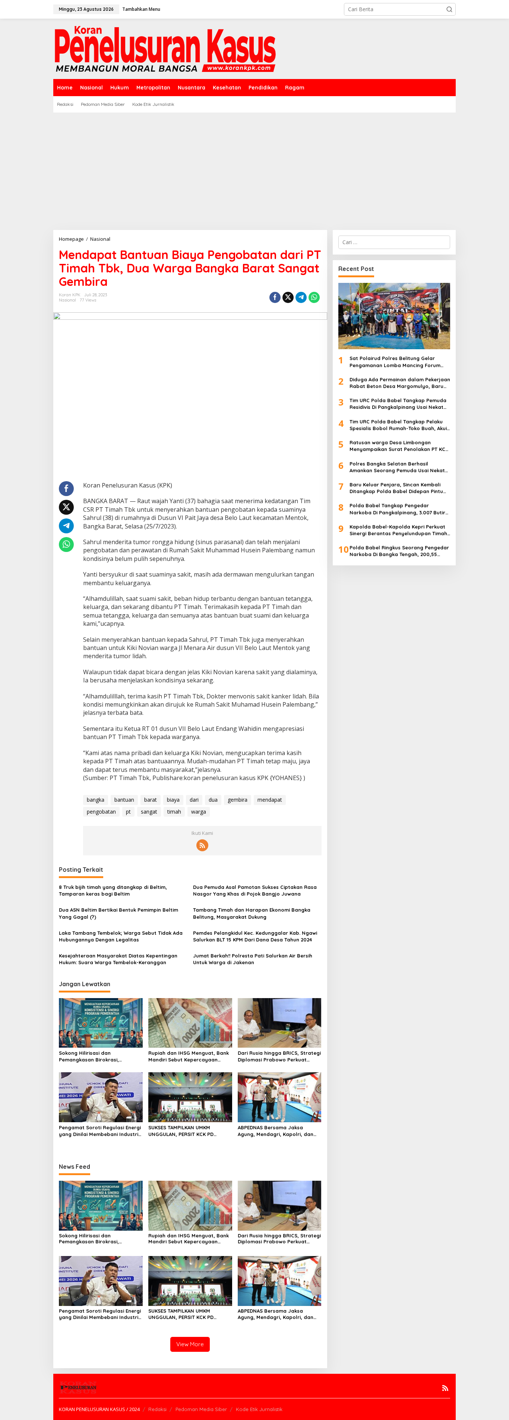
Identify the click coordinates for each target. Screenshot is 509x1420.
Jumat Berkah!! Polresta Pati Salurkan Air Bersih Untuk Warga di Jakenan (252, 959)
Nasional (67, 300)
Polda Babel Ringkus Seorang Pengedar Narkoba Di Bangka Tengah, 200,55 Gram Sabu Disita (399, 551)
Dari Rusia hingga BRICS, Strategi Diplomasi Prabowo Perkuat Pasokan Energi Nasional (279, 1056)
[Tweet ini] (288, 297)
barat (150, 799)
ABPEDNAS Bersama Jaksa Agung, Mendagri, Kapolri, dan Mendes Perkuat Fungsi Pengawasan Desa (275, 1130)
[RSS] (202, 845)
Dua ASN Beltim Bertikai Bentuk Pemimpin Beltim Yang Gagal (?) (118, 913)
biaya (173, 799)
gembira (237, 799)
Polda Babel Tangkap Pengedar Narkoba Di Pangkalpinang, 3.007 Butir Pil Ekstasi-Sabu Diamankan (397, 508)
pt (128, 811)
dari (194, 799)
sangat (149, 811)
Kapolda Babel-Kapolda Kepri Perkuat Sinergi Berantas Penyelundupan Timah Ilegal (398, 530)
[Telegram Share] (301, 297)
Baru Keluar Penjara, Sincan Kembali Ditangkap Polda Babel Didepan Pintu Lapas (396, 488)
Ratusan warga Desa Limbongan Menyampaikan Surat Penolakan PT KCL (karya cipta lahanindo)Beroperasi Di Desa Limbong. (399, 445)
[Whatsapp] (314, 297)
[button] (449, 9)
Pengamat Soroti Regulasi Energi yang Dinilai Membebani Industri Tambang (100, 1130)
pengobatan (101, 811)
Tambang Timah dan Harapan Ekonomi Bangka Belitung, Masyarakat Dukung (251, 913)
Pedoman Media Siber (201, 1409)
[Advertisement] (254, 168)
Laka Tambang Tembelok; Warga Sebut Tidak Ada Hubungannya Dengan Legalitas (121, 936)
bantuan (124, 799)
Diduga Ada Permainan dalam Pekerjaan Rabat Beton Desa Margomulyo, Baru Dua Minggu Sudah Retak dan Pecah (400, 382)
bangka (95, 799)
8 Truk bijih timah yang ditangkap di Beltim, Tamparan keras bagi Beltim (113, 890)
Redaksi (157, 1409)
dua (213, 799)
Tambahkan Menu (141, 9)
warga (198, 811)
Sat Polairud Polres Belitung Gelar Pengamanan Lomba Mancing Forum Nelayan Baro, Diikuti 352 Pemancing (395, 361)
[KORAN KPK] (165, 48)
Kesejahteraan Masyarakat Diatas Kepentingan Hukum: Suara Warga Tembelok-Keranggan (118, 959)
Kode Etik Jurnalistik (259, 1409)
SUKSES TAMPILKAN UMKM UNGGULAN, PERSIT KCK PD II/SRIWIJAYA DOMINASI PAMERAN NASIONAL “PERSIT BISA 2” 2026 (188, 1130)
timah (174, 811)
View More (190, 1344)
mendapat (269, 799)
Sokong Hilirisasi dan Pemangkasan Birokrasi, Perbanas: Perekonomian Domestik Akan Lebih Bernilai (94, 1056)
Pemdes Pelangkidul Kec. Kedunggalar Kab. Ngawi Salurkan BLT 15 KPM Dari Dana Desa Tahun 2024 (255, 936)
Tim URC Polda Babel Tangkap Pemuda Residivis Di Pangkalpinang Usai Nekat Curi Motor (398, 403)
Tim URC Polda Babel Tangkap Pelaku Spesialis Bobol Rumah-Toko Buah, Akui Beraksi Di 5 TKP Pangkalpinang (398, 425)
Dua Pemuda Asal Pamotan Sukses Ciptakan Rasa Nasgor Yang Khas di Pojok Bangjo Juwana (255, 890)
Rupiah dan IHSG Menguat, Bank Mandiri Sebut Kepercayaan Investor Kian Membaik (188, 1056)
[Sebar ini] (275, 297)
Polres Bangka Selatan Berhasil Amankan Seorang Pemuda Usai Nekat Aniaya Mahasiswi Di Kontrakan (397, 467)
